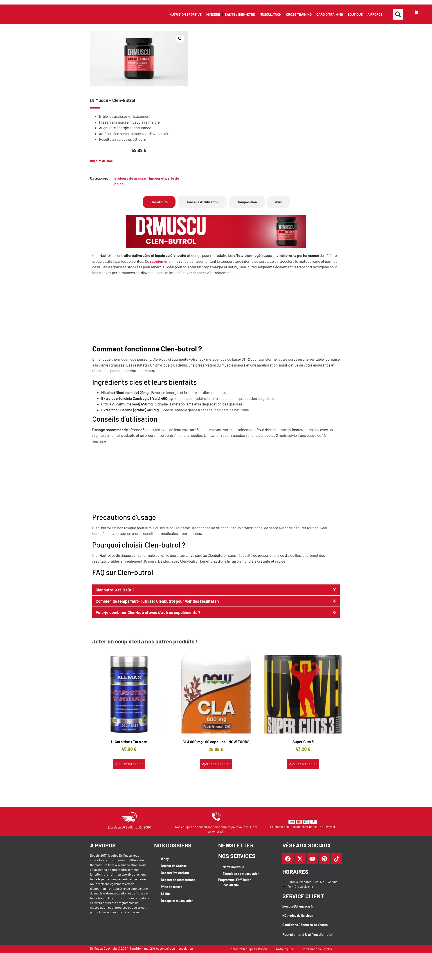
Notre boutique (233, 867)
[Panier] (416, 12)
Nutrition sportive (185, 14)
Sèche (165, 894)
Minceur (213, 14)
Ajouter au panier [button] (129, 763)
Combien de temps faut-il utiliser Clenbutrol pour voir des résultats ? (157, 601)
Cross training (299, 14)
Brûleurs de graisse (130, 178)
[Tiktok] (336, 858)
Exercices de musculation (241, 874)
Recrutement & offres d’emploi (307, 934)
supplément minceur (167, 261)
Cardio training (329, 14)
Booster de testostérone (178, 880)
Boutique (355, 14)
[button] (398, 14)
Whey (165, 859)
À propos (374, 14)
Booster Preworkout (175, 873)
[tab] (159, 202)
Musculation (270, 14)
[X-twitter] (300, 858)
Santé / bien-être (240, 14)
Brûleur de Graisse (174, 866)
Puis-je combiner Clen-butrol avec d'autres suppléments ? (148, 612)
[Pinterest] (324, 858)
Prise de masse (171, 887)
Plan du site (231, 885)
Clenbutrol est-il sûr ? (115, 589)
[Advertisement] (216, 310)
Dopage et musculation (177, 901)
